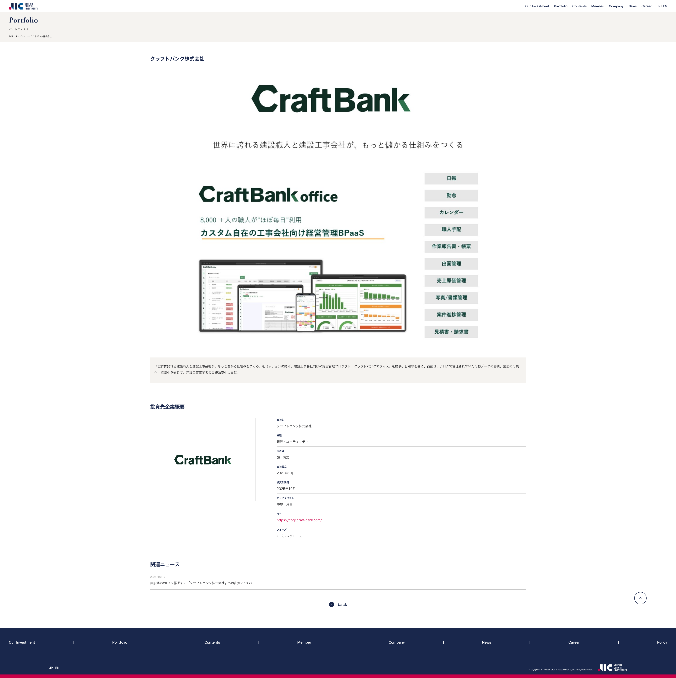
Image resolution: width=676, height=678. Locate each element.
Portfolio (561, 6)
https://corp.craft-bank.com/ (299, 520)
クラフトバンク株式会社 (40, 36)
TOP (11, 36)
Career (646, 6)
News (632, 6)
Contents (579, 6)
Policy (662, 642)
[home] (23, 6)
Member (597, 6)
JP (659, 6)
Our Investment (537, 6)
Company (616, 6)
